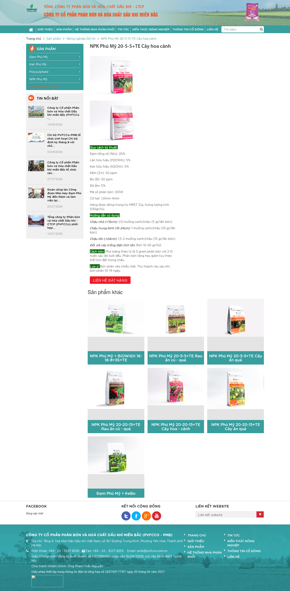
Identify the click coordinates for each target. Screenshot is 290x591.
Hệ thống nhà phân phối (204, 554)
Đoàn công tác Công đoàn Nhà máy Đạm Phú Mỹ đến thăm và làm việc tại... (64, 194)
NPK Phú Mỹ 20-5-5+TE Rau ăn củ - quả (175, 358)
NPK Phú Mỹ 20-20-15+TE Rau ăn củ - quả (116, 426)
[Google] (146, 515)
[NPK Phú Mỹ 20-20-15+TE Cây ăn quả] (235, 388)
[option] (248, 12)
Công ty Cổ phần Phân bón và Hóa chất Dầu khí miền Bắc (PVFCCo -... (63, 113)
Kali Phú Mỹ (37, 64)
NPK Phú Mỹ (38, 79)
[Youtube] (156, 515)
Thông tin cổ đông (244, 551)
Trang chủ (33, 38)
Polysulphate (38, 72)
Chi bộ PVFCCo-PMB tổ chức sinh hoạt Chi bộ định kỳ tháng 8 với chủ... (64, 140)
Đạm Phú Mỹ (38, 57)
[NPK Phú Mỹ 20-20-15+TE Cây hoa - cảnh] (176, 386)
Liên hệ (233, 556)
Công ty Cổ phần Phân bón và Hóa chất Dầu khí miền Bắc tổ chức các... (63, 167)
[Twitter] (136, 515)
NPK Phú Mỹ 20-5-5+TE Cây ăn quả (235, 358)
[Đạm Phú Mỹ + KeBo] (116, 455)
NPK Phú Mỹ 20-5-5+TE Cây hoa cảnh (128, 38)
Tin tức (233, 535)
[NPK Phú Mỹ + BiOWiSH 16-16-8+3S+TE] (116, 317)
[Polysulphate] (248, 12)
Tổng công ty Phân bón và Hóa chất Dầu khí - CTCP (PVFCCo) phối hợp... (63, 222)
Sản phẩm (53, 38)
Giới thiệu (195, 541)
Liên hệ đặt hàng (110, 280)
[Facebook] (126, 515)
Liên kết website (210, 515)
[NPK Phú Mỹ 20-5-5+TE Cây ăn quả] (235, 317)
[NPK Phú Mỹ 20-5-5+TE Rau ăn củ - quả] (176, 317)
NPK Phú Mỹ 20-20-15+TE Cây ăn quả (235, 426)
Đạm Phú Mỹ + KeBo (115, 493)
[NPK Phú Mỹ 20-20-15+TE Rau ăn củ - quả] (116, 388)
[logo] (31, 7)
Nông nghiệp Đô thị (81, 38)
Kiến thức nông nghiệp (241, 543)
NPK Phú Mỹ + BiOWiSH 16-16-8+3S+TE (116, 358)
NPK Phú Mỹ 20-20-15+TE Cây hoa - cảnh (175, 426)
